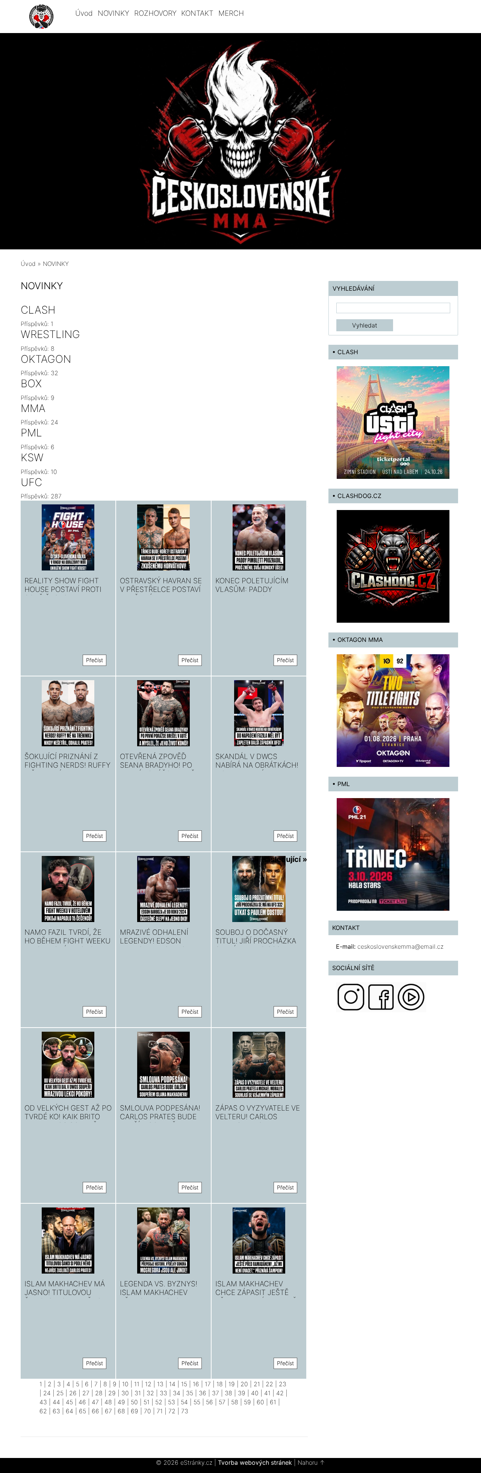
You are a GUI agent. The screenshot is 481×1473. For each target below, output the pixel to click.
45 (69, 1402)
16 (196, 1384)
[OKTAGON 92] (393, 710)
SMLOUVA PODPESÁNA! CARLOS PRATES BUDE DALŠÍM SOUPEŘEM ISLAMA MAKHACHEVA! (160, 1120)
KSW (32, 457)
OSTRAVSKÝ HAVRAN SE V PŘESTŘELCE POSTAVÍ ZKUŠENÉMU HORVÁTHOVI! (161, 593)
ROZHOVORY (155, 13)
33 (163, 1393)
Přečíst (94, 660)
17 (208, 1384)
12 (148, 1384)
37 (215, 1393)
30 (125, 1393)
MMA (33, 408)
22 (269, 1384)
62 (43, 1411)
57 (222, 1402)
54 (184, 1402)
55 (197, 1402)
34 (176, 1393)
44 (56, 1402)
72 (171, 1411)
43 (43, 1402)
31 (138, 1393)
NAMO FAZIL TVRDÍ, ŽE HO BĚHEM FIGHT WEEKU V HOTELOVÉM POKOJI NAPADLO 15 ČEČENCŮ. (67, 945)
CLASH (38, 309)
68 (121, 1411)
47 (95, 1402)
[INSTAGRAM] (351, 996)
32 (150, 1393)
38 (228, 1393)
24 (47, 1393)
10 (125, 1384)
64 (69, 1411)
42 (280, 1393)
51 (147, 1402)
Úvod (84, 13)
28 (99, 1393)
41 (267, 1393)
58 (234, 1402)
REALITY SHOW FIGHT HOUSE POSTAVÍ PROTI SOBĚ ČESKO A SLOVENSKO (62, 593)
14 (172, 1384)
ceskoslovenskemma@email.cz (400, 946)
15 (184, 1384)
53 (171, 1402)
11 (136, 1384)
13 (160, 1384)
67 (108, 1411)
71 (160, 1411)
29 (112, 1393)
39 (241, 1393)
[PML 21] (393, 853)
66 (95, 1411)
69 (134, 1411)
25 (60, 1393)
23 (282, 1384)
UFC (31, 482)
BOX (31, 383)
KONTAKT (197, 13)
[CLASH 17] (393, 422)
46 (82, 1402)
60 (260, 1402)
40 (255, 1393)
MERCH (231, 13)
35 (189, 1393)
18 (219, 1384)
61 (273, 1402)
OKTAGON (46, 359)
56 (209, 1402)
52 (158, 1402)
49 (121, 1402)
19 (231, 1384)
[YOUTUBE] (411, 996)
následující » (284, 859)
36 (202, 1393)
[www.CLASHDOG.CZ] (393, 566)
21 (257, 1384)
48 (108, 1402)
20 (244, 1384)
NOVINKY (113, 13)
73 (184, 1411)
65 (82, 1411)
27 (85, 1393)
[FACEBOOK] (381, 996)
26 (73, 1393)
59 (247, 1402)
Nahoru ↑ (311, 1462)
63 (56, 1411)
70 (147, 1411)
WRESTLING (50, 334)
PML (31, 432)
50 (134, 1402)
